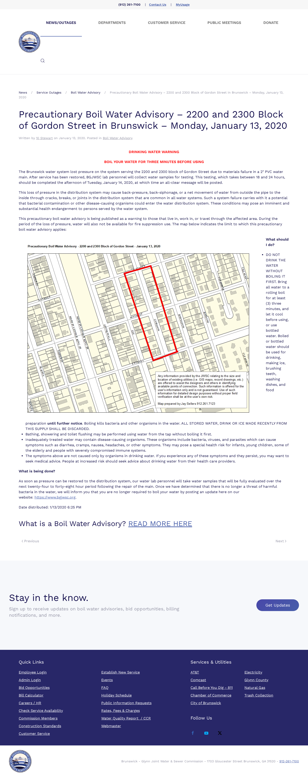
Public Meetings (224, 23)
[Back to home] (29, 41)
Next (280, 541)
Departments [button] (112, 23)
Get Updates (277, 605)
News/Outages (61, 23)
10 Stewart (44, 138)
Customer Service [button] (166, 23)
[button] (42, 60)
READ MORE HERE (160, 523)
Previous (31, 541)
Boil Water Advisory (117, 138)
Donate (270, 23)
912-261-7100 (289, 761)
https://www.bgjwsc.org (55, 497)
